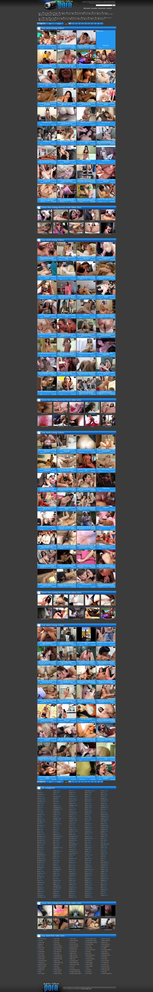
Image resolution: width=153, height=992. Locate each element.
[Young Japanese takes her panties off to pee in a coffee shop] (66, 82)
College (54, 805)
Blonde (38, 856)
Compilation (56, 809)
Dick (54, 840)
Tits (101, 849)
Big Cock (39, 840)
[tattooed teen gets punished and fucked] (105, 294)
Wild (102, 887)
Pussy (86, 871)
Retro (86, 876)
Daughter (55, 834)
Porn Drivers (108, 234)
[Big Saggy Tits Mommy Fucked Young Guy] (105, 371)
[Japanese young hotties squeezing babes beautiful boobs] (47, 544)
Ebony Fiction (92, 929)
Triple (102, 854)
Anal (38, 803)
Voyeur (102, 875)
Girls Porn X (105, 958)
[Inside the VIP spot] (86, 756)
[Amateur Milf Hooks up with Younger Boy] (47, 467)
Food (70, 790)
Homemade (71, 836)
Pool (86, 853)
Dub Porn (108, 220)
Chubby (55, 790)
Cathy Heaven (109, 17)
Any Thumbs (108, 426)
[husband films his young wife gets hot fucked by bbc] (86, 101)
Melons (86, 794)
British (38, 871)
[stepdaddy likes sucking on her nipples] (66, 506)
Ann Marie (87, 19)
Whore (102, 884)
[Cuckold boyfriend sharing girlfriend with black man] (47, 487)
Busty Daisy (50, 19)
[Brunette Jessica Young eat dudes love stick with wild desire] (66, 563)
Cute (54, 827)
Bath (38, 823)
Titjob (102, 847)
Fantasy (54, 875)
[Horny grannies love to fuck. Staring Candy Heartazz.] (47, 256)
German (71, 809)
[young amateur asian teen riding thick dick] (105, 178)
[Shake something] (86, 159)
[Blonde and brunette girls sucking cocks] (66, 313)
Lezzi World (89, 973)
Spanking (103, 807)
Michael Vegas (65, 19)
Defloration (55, 838)
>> (101, 23)
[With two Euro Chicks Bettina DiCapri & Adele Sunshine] (86, 390)
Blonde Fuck (49, 15)
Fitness (54, 893)
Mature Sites (105, 942)
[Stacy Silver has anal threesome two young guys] (47, 737)
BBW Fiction (73, 953)
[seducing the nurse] (105, 525)
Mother (86, 807)
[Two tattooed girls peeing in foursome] (105, 775)
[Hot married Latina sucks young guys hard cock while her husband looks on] (66, 544)
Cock (54, 801)
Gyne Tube (76, 606)
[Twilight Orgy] (105, 487)
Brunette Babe (110, 14)
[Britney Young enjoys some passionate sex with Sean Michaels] (105, 563)
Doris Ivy (46, 17)
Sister (102, 792)
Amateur (39, 798)
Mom (86, 801)
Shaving (86, 895)
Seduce (86, 891)
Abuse (90, 988)
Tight (102, 845)
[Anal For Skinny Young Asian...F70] (105, 467)
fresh (50, 23)
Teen (102, 840)
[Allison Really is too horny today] (66, 275)
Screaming (87, 887)
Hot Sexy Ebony (74, 944)
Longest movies (102, 8)
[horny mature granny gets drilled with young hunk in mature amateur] (86, 525)
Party (86, 840)
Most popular (87, 8)
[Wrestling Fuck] (47, 140)
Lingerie (71, 887)
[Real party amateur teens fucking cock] (105, 756)
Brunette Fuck (58, 15)
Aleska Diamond (99, 17)
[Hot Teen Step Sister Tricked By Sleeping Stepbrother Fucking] (86, 44)
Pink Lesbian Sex (106, 944)
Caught (38, 889)
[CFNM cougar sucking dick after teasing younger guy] (66, 371)
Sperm (102, 809)
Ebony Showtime (74, 940)
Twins (102, 856)
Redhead (87, 875)
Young (102, 895)
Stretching (103, 820)
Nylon (86, 818)
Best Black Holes (60, 916)
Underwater (103, 862)
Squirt (102, 812)
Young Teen (46, 12)
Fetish (54, 882)
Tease (102, 838)
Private (86, 862)
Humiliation (71, 844)
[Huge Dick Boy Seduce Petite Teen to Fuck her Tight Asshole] (66, 467)
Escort (54, 862)
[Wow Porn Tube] (105, 121)
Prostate (86, 864)
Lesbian (70, 884)
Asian (38, 811)
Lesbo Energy (89, 962)
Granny (70, 822)
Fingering (55, 886)
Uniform (103, 864)
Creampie (55, 818)
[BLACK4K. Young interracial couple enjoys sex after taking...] (66, 525)
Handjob (71, 829)
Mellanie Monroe (76, 17)
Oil (85, 822)
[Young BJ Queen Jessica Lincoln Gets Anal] (66, 718)
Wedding (103, 880)
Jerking (70, 862)
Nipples (86, 812)
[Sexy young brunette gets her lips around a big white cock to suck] (86, 275)
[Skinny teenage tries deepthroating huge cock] (47, 448)
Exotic (54, 865)
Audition (39, 814)
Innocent (71, 849)
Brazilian (39, 867)
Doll (54, 849)
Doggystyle (55, 847)
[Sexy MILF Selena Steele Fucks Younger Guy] (105, 256)
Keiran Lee (84, 17)
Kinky (70, 865)
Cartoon (39, 884)
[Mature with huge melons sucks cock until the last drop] (66, 679)
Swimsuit (103, 829)
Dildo (54, 842)
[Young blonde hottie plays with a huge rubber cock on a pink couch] (86, 563)
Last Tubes (60, 234)
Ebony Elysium (76, 929)
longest (59, 23)
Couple (54, 814)
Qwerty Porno (45, 413)
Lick (70, 886)
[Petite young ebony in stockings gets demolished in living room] (47, 563)
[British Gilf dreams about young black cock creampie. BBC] (66, 63)
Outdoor (87, 833)
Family (54, 873)
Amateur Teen (93, 14)
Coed (54, 803)
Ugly (102, 858)
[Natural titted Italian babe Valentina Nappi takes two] (66, 641)
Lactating (71, 873)
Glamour (71, 814)
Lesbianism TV (89, 957)
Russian (86, 884)
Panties (86, 836)
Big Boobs (39, 836)
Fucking (71, 800)
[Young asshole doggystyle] (47, 294)
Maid (70, 893)
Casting (39, 887)
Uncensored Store (76, 413)
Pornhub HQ (76, 234)
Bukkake (39, 876)
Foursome (71, 796)
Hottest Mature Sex (90, 955)
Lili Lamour (94, 19)
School (86, 886)
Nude (86, 814)
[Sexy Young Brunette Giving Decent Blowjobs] (86, 82)
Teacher (102, 836)
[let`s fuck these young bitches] (86, 63)
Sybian (102, 833)
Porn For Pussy (105, 960)
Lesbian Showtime (90, 958)
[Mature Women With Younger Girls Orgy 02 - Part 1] (47, 506)
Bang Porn (92, 220)
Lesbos (87, 968)
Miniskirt (87, 800)
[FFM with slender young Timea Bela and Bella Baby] (66, 660)
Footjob (70, 792)
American (39, 801)
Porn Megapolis (105, 946)
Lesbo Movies (89, 964)
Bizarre (38, 849)
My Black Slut (73, 949)
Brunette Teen (88, 12)
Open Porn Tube (105, 968)
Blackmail (39, 853)
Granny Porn (89, 947)
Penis (86, 842)
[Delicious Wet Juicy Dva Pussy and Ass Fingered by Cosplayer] (86, 544)
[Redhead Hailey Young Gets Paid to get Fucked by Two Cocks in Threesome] (105, 698)
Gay (70, 807)
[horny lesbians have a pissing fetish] (47, 332)
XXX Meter (104, 957)
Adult (92, 426)
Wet (101, 882)
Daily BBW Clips (74, 962)
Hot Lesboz (88, 953)
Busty (38, 880)
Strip (102, 822)
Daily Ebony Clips (92, 916)
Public (86, 867)
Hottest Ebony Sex (74, 946)
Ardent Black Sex (45, 916)
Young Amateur (70, 12)
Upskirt (102, 867)
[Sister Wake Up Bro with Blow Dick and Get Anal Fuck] (47, 679)
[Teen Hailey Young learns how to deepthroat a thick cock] (66, 332)
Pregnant (87, 858)
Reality (86, 873)
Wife (102, 886)
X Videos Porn (105, 962)
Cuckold (55, 820)
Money (86, 803)
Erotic (54, 860)
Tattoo (102, 834)
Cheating (39, 895)
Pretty (86, 860)
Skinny (102, 794)
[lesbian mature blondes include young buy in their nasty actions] (66, 44)
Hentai (70, 833)
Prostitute (87, 865)
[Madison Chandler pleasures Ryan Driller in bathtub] (47, 583)
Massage (71, 897)
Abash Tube (76, 426)
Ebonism (45, 929)
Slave (102, 796)
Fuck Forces (92, 234)
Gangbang (71, 805)
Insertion (71, 851)
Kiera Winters (74, 19)
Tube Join (60, 220)
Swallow (103, 827)
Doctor (54, 845)
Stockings (103, 816)
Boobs (38, 864)
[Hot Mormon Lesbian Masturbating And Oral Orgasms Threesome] (86, 371)
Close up (55, 796)
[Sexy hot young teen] (86, 718)
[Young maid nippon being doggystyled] (105, 352)
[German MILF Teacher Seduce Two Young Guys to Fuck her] (47, 718)
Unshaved (103, 865)
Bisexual (39, 847)
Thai (102, 842)
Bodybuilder (40, 860)
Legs (70, 882)
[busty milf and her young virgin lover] (47, 82)
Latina (70, 878)
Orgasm (86, 827)
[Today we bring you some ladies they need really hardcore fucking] (105, 718)
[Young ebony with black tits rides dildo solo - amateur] (66, 101)
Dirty (54, 844)
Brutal (38, 875)
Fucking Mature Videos (91, 940)
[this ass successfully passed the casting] (47, 775)
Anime (38, 805)
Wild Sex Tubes (44, 426)
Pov (86, 856)
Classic (54, 792)
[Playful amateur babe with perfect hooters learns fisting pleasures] (66, 352)
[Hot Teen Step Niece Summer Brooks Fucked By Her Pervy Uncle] (47, 159)
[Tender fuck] (86, 313)
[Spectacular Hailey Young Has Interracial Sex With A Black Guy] (105, 737)
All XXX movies (45, 220)
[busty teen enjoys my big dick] (66, 390)
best (41, 23)
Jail (69, 856)
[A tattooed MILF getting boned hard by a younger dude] (47, 197)
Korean (70, 871)
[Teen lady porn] (105, 159)
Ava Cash (81, 19)
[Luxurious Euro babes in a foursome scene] (105, 544)
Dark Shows (108, 916)
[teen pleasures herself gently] (86, 352)
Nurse (86, 816)
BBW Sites (72, 958)
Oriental (86, 831)
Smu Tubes (92, 619)
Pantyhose (87, 838)
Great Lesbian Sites (90, 949)
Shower (102, 790)
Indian (70, 847)
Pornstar (87, 854)
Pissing (86, 849)
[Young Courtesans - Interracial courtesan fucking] (47, 63)
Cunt (54, 825)
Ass (38, 812)
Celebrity (39, 891)
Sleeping (103, 798)
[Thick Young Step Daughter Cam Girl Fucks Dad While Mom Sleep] (105, 140)
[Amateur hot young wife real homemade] (66, 448)
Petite (86, 845)
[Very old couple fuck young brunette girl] (105, 63)
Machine (71, 891)
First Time (55, 887)
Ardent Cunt (76, 220)
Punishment (87, 869)
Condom (55, 811)
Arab (38, 809)
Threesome (103, 844)
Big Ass (39, 834)
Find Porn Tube (105, 966)
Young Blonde (79, 12)
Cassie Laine (57, 19)
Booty (38, 865)
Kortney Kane (67, 17)
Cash (38, 886)
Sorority (102, 803)
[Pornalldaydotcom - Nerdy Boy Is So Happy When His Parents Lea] (66, 583)
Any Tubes (44, 606)
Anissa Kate (91, 17)
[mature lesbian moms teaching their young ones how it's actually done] (86, 506)
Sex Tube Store (76, 619)
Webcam (102, 878)
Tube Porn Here (105, 969)
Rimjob (86, 882)
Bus (38, 878)
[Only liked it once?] (47, 121)
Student (102, 823)
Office (86, 820)
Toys (102, 851)
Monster (86, 805)
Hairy (70, 827)
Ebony (54, 856)
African (39, 796)
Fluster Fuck (45, 234)
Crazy (54, 816)
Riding (86, 880)
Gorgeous (71, 820)
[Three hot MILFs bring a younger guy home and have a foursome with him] (47, 660)
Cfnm (38, 893)
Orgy (86, 829)
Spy (101, 811)
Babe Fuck (42, 15)
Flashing (55, 895)
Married (71, 895)
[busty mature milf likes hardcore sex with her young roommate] (105, 313)
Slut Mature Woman (106, 949)
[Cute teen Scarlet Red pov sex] (86, 448)
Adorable (39, 794)
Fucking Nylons (89, 944)
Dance (54, 833)
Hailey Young (59, 17)
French (70, 798)
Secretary (87, 889)
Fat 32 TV (72, 966)
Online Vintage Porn (107, 973)
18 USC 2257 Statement (85, 988)
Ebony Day (60, 929)
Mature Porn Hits (106, 938)
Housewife (71, 840)
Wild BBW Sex (105, 953)
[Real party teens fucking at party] (86, 775)
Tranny (102, 853)
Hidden (70, 834)
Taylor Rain (53, 20)
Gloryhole (71, 818)
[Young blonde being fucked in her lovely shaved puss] (105, 332)
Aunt (38, 816)
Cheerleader (40, 897)
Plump (86, 851)
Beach (38, 831)
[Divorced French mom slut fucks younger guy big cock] (86, 294)
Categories (109, 8)
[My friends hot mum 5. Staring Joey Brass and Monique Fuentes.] (66, 756)
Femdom (55, 880)
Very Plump (104, 951)
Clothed (55, 798)
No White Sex (73, 951)
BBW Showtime (74, 957)
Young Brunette (54, 12)
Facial (54, 871)
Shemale (87, 897)
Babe (38, 818)
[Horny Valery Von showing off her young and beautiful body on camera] (66, 698)
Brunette (39, 873)
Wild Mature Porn (106, 955)
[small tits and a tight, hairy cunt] (105, 197)
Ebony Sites (73, 942)
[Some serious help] (86, 583)
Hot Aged (88, 951)
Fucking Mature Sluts (91, 938)
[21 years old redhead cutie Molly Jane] (86, 140)
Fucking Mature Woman (91, 942)
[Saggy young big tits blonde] (66, 140)
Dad (54, 831)
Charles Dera (102, 19)
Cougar (54, 812)
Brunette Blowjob (97, 12)
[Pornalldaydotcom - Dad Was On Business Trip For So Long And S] (47, 756)
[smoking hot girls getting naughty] (66, 775)
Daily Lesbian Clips (74, 964)
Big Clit (39, 838)
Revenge (87, 878)
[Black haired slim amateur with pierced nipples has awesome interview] (105, 660)
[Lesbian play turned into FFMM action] (66, 256)
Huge (70, 842)
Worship (102, 889)
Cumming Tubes (74, 960)
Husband (71, 845)
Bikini (38, 845)
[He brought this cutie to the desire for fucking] (47, 101)
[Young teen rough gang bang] (47, 525)
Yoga (102, 893)
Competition (56, 807)
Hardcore (71, 831)
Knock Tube (92, 606)
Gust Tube (60, 606)
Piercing (87, 847)
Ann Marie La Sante (44, 20)
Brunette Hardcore (67, 14)
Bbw (38, 827)
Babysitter (39, 820)
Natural (86, 811)
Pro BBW (104, 947)
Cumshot (55, 823)
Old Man (87, 823)
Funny (70, 801)
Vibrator (102, 869)
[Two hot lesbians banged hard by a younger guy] (47, 178)
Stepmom (103, 814)
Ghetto (70, 811)
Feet (54, 878)
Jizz (70, 864)
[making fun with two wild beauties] (105, 641)
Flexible (55, 897)
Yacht (102, 891)
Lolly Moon (42, 19)
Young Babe (62, 12)
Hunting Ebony (73, 947)
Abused (39, 792)
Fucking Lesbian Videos (75, 973)
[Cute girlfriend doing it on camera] (47, 352)
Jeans (70, 860)
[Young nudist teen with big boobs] (47, 44)
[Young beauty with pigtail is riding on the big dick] (105, 448)
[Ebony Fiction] (105, 82)
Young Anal (105, 12)
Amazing (39, 800)
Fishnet (54, 889)
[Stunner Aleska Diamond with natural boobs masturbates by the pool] (105, 275)
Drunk (54, 854)
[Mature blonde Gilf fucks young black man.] (86, 256)
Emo (54, 858)
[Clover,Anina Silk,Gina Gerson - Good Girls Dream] (86, 332)
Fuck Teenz (88, 946)
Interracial (71, 853)
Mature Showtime (106, 940)
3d (37, 790)
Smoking (103, 800)
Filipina (55, 884)
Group (70, 823)
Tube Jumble (61, 413)
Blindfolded (40, 854)
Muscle (86, 809)
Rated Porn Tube (45, 619)
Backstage (39, 822)
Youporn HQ (61, 426)
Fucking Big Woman (75, 969)
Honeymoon (71, 838)
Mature (86, 792)
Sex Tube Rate (60, 619)
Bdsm (38, 829)
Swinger (102, 831)
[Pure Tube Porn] (46, 10)
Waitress (102, 876)
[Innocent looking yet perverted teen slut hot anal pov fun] (66, 121)
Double (54, 853)
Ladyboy (71, 875)
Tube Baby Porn (108, 619)
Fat (54, 876)
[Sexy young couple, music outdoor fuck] (86, 641)
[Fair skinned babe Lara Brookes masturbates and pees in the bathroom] (86, 660)
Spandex (102, 805)
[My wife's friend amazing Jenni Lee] (47, 390)
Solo (102, 801)
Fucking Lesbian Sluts (75, 971)
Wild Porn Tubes (108, 413)
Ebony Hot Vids (108, 929)
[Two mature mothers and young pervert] (105, 101)
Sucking (102, 825)
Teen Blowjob (52, 14)
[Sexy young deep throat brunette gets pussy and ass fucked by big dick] (86, 698)
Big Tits (39, 844)
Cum (54, 822)
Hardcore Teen (101, 14)
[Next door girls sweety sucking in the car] (47, 275)
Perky (86, 844)
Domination (55, 851)
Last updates (94, 8)
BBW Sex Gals (73, 955)
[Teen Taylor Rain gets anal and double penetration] (47, 641)
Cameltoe (39, 882)
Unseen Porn (92, 413)
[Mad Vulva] (99, 31)
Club (54, 800)
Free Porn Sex (105, 964)
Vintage (102, 871)
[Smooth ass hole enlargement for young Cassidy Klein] (66, 178)
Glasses (70, 816)
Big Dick (39, 842)
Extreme (55, 867)
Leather (70, 880)
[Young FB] (105, 506)
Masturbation (88, 790)
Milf (86, 798)
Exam (54, 864)
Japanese (71, 858)
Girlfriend (71, 812)
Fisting (54, 891)
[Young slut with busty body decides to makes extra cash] (47, 698)
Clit (54, 794)
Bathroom (39, 825)
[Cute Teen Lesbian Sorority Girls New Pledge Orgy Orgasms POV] (86, 178)
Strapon (102, 818)
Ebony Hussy (73, 938)
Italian (70, 854)
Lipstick (71, 889)
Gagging (71, 803)
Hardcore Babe (43, 14)
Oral (86, 825)
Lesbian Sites (89, 960)
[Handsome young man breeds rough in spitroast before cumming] (86, 487)
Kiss (70, 867)
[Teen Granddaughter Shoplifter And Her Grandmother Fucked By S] (47, 371)
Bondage (39, 862)
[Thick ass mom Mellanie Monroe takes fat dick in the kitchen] (66, 197)
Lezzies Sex (88, 971)
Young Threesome (77, 14)
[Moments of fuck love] (86, 121)
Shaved (86, 893)
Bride (38, 869)
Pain (86, 834)
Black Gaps (76, 916)
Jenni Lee (52, 17)
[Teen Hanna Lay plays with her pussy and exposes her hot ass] (66, 294)
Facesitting (55, 869)
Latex (70, 876)
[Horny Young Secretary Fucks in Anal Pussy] (66, 159)
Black (38, 851)
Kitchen (70, 869)
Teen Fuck (85, 14)
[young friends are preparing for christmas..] (47, 313)
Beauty (38, 833)
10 (98, 23)
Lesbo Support (89, 966)
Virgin (102, 873)
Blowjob (39, 858)
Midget (86, 796)
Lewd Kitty (88, 969)
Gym (70, 825)
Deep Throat (56, 836)
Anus (38, 807)
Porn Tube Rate (108, 606)
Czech (54, 829)
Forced (70, 794)
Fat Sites (72, 968)
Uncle (102, 860)
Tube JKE (104, 971)
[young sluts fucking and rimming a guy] (86, 467)
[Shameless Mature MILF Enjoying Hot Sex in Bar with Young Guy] (86, 197)
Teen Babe (59, 14)
